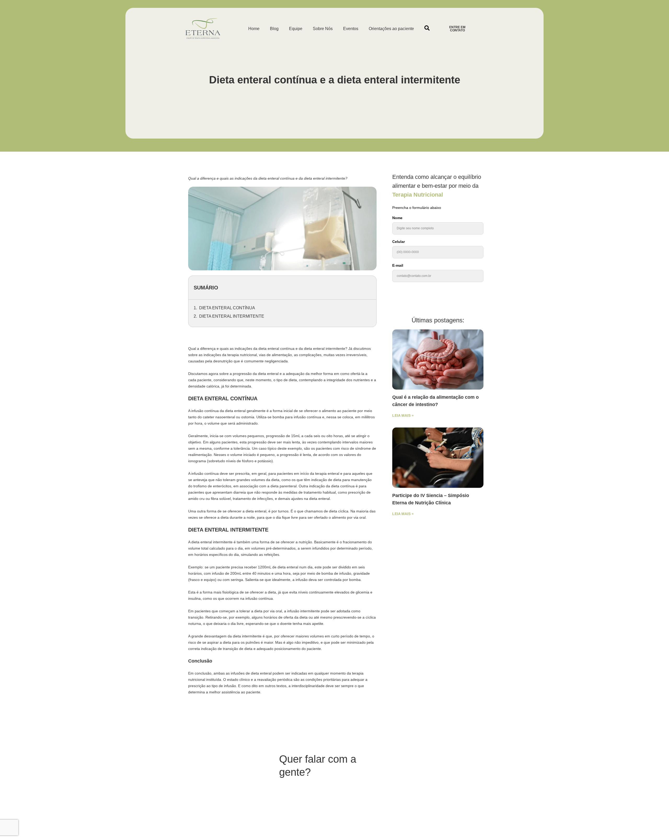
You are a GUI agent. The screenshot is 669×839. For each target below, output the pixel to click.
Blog (274, 28)
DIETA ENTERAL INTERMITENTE (231, 316)
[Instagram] (415, 791)
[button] (427, 28)
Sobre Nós (323, 28)
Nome (397, 218)
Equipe (295, 28)
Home (253, 28)
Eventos (350, 28)
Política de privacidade (421, 773)
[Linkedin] (424, 791)
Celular (398, 242)
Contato (378, 788)
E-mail (397, 265)
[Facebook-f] (406, 791)
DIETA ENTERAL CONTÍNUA (227, 308)
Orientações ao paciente (391, 28)
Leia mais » (403, 415)
